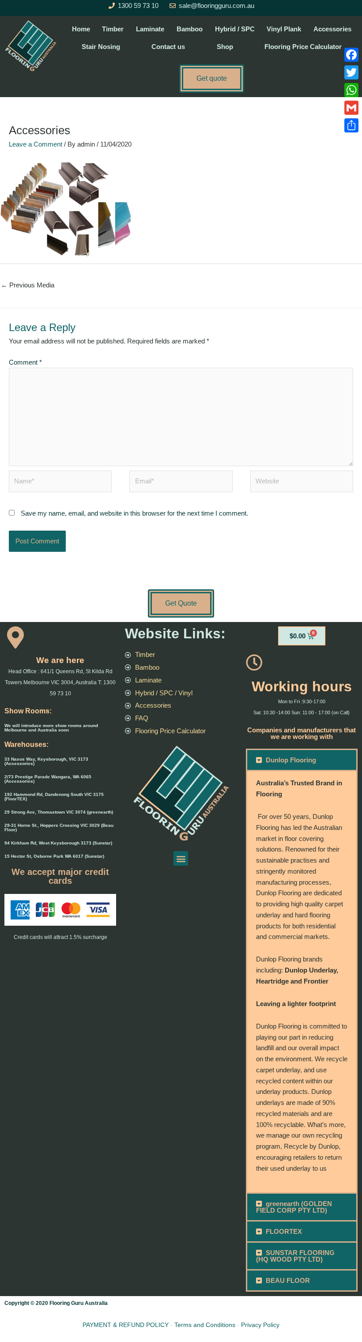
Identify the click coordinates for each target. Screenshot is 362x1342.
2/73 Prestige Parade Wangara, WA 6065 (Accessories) (47, 779)
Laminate (150, 29)
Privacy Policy (260, 1324)
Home (81, 29)
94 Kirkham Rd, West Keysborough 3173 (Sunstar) (58, 843)
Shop (225, 46)
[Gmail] (351, 108)
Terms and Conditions (204, 1324)
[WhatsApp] (351, 90)
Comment (25, 362)
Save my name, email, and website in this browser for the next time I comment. (134, 513)
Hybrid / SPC (235, 29)
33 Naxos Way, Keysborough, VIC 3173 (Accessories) (46, 761)
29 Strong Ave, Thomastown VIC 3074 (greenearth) (58, 812)
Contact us (168, 46)
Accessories (332, 29)
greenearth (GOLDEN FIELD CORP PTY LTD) (294, 1207)
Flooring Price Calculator (303, 46)
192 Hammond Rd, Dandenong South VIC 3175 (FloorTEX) (54, 796)
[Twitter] (351, 72)
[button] (180, 858)
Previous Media (27, 285)
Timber (113, 29)
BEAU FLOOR (288, 1280)
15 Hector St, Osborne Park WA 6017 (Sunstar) (54, 856)
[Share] (351, 125)
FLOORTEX (284, 1231)
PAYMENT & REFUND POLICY (126, 1324)
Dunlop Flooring (291, 760)
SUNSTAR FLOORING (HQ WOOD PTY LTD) (295, 1256)
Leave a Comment (35, 144)
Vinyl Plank (284, 29)
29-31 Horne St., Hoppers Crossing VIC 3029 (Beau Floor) (58, 827)
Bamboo (190, 29)
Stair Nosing (101, 46)
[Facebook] (351, 55)
